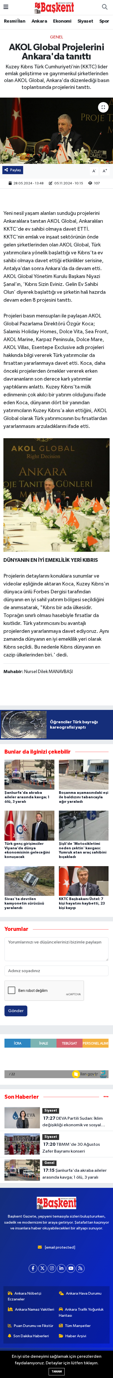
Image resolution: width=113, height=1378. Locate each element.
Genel (56, 37)
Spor (104, 21)
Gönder (16, 1011)
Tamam (57, 1371)
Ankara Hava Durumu (83, 1293)
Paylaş (15, 170)
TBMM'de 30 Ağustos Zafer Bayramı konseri (71, 1148)
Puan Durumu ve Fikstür (33, 1326)
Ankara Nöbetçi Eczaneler (25, 1296)
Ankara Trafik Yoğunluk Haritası (81, 1312)
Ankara (39, 21)
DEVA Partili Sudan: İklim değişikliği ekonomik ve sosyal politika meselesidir (72, 1122)
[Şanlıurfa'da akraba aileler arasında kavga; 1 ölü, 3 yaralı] (29, 774)
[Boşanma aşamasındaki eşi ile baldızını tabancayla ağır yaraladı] (84, 774)
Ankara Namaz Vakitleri (34, 1309)
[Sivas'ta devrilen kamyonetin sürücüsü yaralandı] (29, 881)
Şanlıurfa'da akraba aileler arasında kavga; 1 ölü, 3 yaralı (26, 797)
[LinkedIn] (61, 1268)
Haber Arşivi (75, 1336)
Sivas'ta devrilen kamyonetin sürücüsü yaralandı (24, 903)
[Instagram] (52, 1268)
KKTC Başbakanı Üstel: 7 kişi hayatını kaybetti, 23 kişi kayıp (82, 903)
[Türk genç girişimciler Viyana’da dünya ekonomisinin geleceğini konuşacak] (29, 825)
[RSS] (80, 1268)
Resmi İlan (14, 21)
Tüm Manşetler (78, 1326)
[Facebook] (33, 1268)
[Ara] (105, 7)
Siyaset (85, 21)
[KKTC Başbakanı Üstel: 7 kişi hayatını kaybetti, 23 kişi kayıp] (84, 881)
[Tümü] (106, 1097)
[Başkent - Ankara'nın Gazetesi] (54, 7)
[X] (42, 1268)
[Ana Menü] (5, 7)
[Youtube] (70, 1268)
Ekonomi (62, 21)
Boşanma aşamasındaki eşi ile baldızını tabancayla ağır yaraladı (83, 797)
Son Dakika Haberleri (31, 1336)
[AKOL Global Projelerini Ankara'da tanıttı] (56, 131)
